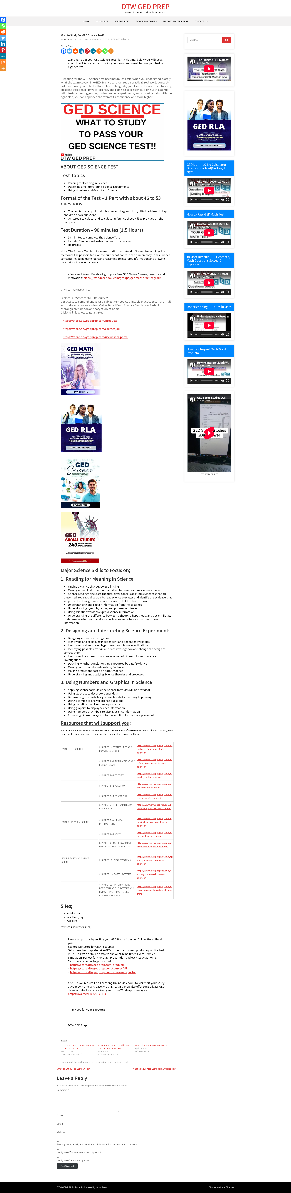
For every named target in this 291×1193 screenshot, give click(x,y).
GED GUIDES (102, 21)
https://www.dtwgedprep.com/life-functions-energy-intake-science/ (154, 763)
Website (61, 1132)
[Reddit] (75, 51)
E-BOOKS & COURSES (146, 21)
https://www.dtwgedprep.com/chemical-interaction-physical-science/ (154, 822)
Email (60, 1123)
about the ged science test (81, 1062)
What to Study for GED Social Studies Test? (154, 1068)
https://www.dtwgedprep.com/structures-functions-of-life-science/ (154, 749)
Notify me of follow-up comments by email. (79, 1152)
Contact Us (201, 21)
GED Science (122, 39)
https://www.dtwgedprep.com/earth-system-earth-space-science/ (154, 874)
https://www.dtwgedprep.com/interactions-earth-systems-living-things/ (154, 890)
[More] (111, 51)
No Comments (93, 39)
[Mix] (99, 51)
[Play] (191, 199)
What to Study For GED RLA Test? (74, 1068)
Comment (63, 1090)
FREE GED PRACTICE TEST (175, 21)
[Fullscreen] (227, 199)
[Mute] (222, 199)
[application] (209, 190)
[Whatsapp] (105, 51)
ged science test (119, 1062)
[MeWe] (93, 51)
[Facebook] (63, 51)
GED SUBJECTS (121, 21)
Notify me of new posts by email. (73, 1160)
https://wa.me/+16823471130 (87, 994)
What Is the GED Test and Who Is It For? (152, 1045)
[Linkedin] (81, 51)
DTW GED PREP (146, 6)
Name (60, 1115)
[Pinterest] (87, 51)
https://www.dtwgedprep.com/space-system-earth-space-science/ (155, 860)
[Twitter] (69, 51)
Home (86, 21)
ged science (102, 1062)
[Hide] (1, 74)
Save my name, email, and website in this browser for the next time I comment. (97, 1144)
